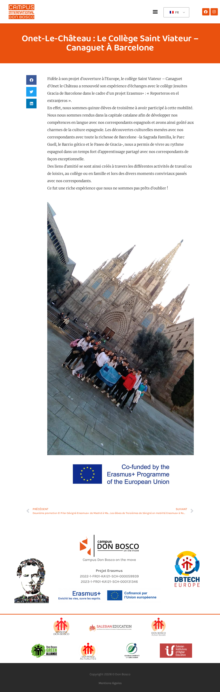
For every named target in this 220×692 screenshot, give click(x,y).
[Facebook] (205, 11)
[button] (155, 12)
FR (176, 12)
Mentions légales (110, 683)
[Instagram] (214, 11)
